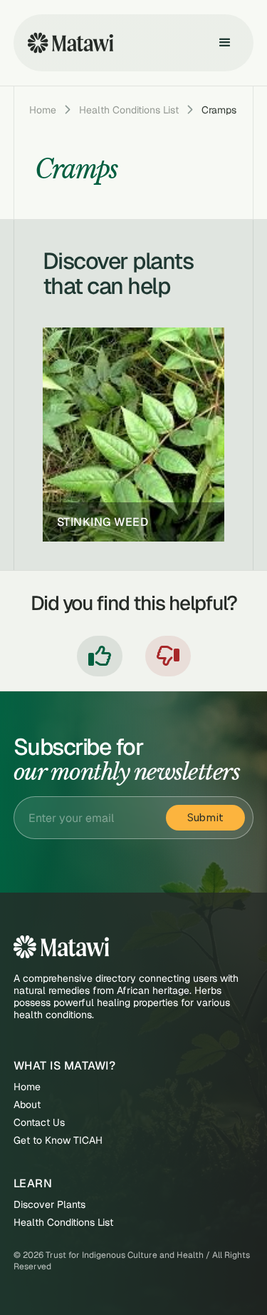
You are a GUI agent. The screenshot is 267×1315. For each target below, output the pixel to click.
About (27, 1105)
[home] (67, 43)
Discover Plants (49, 1204)
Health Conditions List (129, 109)
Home (42, 109)
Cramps (218, 109)
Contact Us (39, 1122)
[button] (225, 42)
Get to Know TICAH (58, 1140)
